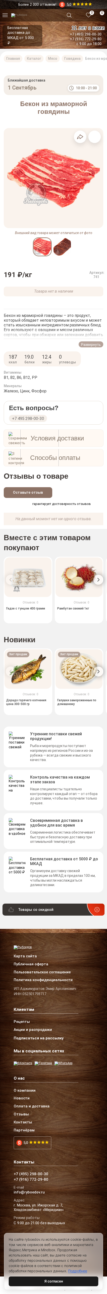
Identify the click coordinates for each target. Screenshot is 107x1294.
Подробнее (77, 1271)
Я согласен (53, 1281)
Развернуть (91, 345)
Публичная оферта (31, 964)
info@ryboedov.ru (29, 1192)
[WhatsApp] (63, 1063)
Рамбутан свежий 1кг (73, 608)
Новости (22, 1098)
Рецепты (22, 1022)
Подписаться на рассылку (39, 1038)
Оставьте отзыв (28, 492)
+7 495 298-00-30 (28, 418)
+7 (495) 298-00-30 (86, 34)
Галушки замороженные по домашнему (76, 702)
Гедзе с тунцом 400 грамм (25, 608)
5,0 (25, 1142)
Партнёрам (24, 1130)
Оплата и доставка (32, 1106)
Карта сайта (25, 956)
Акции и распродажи (33, 1030)
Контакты (23, 1122)
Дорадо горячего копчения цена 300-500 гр (26, 702)
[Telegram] (43, 1063)
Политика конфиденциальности (43, 980)
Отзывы (21, 1114)
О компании (25, 1091)
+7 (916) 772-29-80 (86, 39)
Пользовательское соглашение (42, 972)
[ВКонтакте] (23, 1063)
